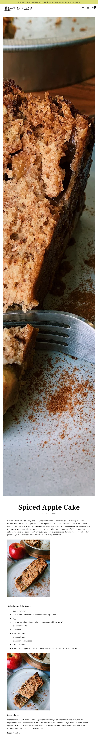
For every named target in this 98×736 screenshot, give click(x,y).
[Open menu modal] (88, 8)
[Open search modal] (83, 8)
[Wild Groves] (18, 8)
